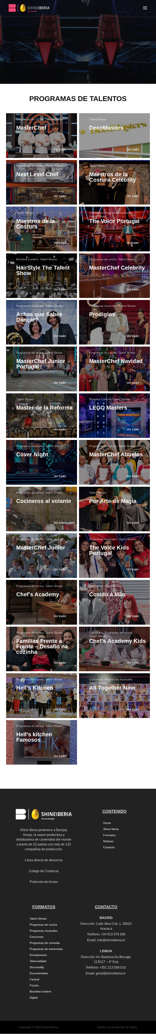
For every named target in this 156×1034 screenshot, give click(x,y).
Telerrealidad (38, 961)
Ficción (34, 985)
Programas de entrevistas (46, 949)
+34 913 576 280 (113, 934)
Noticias (108, 841)
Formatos (109, 835)
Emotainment (38, 955)
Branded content (40, 991)
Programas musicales (118, 212)
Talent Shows (53, 119)
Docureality (37, 967)
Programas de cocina (30, 119)
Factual (34, 979)
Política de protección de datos (117, 1027)
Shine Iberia (111, 829)
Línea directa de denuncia (43, 860)
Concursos (96, 212)
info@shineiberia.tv (111, 940)
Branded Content (27, 259)
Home (107, 823)
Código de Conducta (44, 871)
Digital (34, 997)
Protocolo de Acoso (44, 882)
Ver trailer (60, 149)
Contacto (109, 847)
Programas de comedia (45, 942)
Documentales (39, 973)
